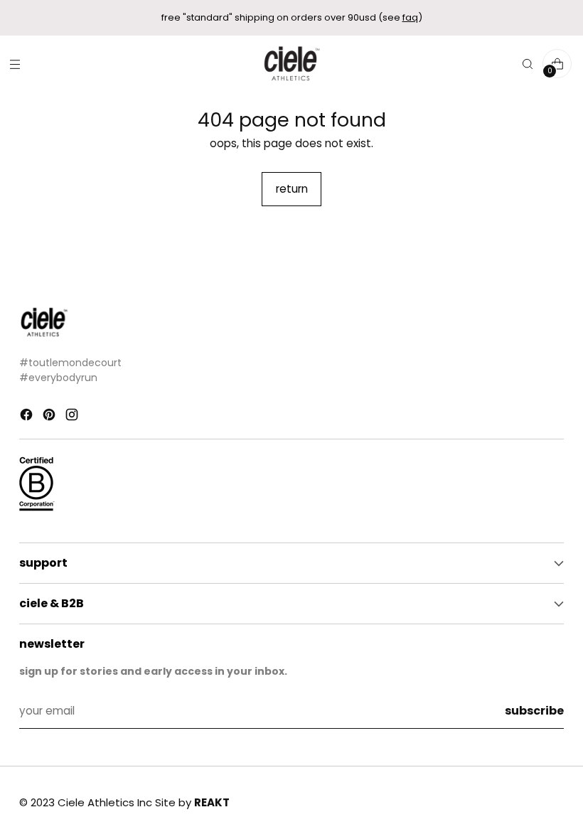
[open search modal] (527, 63)
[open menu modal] (14, 63)
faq (410, 17)
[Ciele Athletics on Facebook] (27, 417)
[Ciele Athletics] (291, 64)
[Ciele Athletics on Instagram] (73, 417)
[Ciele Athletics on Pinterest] (50, 417)
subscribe (534, 710)
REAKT (212, 802)
